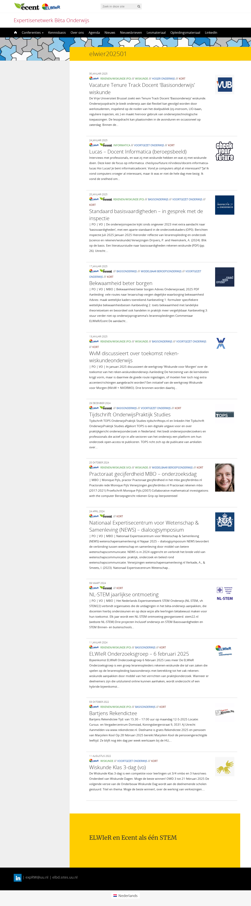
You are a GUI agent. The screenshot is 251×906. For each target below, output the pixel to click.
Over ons (77, 32)
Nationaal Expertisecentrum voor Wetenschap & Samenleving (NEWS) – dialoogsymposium (144, 526)
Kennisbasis (57, 32)
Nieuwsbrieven (131, 32)
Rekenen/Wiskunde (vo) (115, 467)
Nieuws (110, 32)
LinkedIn (211, 32)
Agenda (94, 32)
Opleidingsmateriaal (185, 32)
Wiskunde (141, 78)
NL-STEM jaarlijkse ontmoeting (124, 594)
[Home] (15, 32)
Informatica (121, 145)
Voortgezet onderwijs (149, 145)
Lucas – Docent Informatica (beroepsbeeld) (137, 151)
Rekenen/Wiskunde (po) (115, 78)
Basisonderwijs (158, 199)
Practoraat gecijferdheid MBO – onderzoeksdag (143, 473)
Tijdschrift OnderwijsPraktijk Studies (130, 414)
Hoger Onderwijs (163, 78)
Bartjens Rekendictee (113, 713)
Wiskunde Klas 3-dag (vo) (117, 767)
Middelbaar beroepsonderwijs (161, 271)
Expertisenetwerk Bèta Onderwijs (51, 20)
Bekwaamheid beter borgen (120, 283)
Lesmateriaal (156, 32)
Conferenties (32, 32)
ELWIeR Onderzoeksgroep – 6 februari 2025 (139, 653)
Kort (182, 78)
